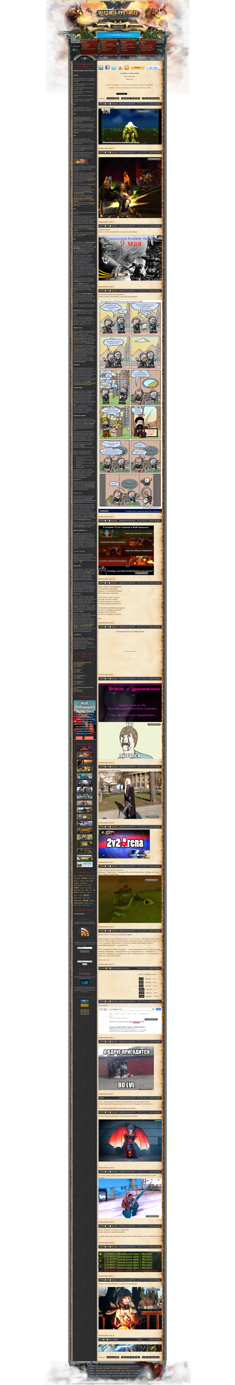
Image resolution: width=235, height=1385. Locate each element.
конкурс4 (87, 905)
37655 (142, 996)
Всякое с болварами (89, 423)
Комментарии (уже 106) (106, 579)
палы (91, 880)
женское (87, 890)
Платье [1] (79, 669)
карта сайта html (85, 1009)
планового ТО (91, 184)
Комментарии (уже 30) (106, 822)
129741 (102, 626)
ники (88, 897)
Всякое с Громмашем (84, 226)
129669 (102, 678)
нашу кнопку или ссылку (84, 519)
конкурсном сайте (89, 484)
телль (128, 79)
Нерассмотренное (135, 26)
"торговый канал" (89, 343)
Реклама (102, 968)
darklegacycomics (78, 900)
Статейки (125, 50)
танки (85, 875)
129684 (102, 826)
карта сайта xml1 (84, 1014)
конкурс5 (82, 880)
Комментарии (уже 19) (106, 516)
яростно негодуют (78, 199)
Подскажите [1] (80, 681)
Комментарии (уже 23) (106, 222)
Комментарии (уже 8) (106, 1094)
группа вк (83, 148)
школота (80, 897)
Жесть (79, 905)
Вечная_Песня (91, 878)
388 (136, 98)
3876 (141, 982)
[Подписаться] (84, 951)
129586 (102, 1226)
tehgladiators (92, 900)
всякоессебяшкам (78, 885)
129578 (102, 1001)
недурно (92, 199)
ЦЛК (74, 875)
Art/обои (124, 45)
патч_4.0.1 (76, 895)
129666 (102, 930)
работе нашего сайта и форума (83, 360)
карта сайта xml (85, 1012)
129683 (102, 583)
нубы (81, 892)
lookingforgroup (88, 887)
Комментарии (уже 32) (106, 927)
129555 (102, 1041)
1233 (143, 98)
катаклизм (89, 885)
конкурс (75, 897)
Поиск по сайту (146, 50)
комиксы (84, 878)
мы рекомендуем (87, 191)
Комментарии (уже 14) (106, 762)
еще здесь (90, 198)
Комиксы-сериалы (127, 44)
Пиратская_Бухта (77, 890)
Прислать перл (106, 49)
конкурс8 (87, 903)
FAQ (143, 44)
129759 (102, 152)
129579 (102, 1246)
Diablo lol (105, 50)
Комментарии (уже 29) (106, 1167)
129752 (102, 103)
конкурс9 (81, 875)
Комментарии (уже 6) (106, 674)
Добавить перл (118, 27)
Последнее (100, 26)
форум (75, 332)
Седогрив (88, 892)
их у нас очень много (78, 338)
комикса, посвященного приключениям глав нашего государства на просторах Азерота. (84, 383)
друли (75, 880)
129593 (102, 1171)
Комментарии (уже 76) (106, 148)
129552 (102, 1280)
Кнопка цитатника (147, 45)
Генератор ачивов (147, 47)
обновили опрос (82, 250)
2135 (141, 979)
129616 (102, 1098)
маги (83, 905)
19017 (142, 989)
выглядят (75, 201)
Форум (124, 49)
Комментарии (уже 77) (106, 964)
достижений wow (83, 477)
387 (133, 98)
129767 (102, 225)
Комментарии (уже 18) (106, 286)
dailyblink (76, 883)
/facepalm (115, 103)
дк (78, 880)
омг (94, 875)
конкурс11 (76, 892)
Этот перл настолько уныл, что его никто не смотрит (116, 1108)
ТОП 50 (85, 47)
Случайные (86, 45)
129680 (102, 866)
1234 (147, 98)
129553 (102, 1112)
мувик (85, 900)
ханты (88, 875)
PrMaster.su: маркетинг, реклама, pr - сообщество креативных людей (84, 625)
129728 (102, 520)
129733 (102, 290)
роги (91, 875)
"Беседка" (84, 341)
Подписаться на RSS (89, 49)
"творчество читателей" (79, 349)
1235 (150, 98)
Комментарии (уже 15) (106, 1335)
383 (122, 98)
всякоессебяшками (91, 178)
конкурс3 (82, 887)
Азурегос (84, 897)
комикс (76, 887)
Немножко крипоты (79, 192)
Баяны (104, 47)
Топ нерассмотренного (109, 45)
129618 (102, 766)
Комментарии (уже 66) (106, 1242)
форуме (82, 445)
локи (85, 892)
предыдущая (110, 98)
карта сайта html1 (84, 1011)
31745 (142, 993)
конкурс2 (80, 895)
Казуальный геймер (79, 913)
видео (86, 895)
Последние (86, 44)
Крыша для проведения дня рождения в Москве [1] (82, 662)
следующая (155, 98)
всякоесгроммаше (77, 878)
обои (83, 890)
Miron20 (79, 677)
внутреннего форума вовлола (81, 118)
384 (125, 98)
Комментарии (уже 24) (106, 1222)
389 (139, 98)
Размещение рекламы (148, 49)
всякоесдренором (83, 883)
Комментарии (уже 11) (106, 862)
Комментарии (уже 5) (106, 1276)
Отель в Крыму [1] (81, 675)
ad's (101, 1339)
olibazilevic (79, 665)
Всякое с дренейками (128, 47)
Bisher (78, 671)
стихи (94, 890)
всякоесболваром (78, 903)
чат (91, 890)
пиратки (86, 880)
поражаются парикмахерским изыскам (82, 197)
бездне (92, 279)
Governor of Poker (80, 525)
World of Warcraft (90, 1383)
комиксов (85, 234)
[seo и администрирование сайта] (149, 1383)
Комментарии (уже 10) (106, 623)
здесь (74, 314)
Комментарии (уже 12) (106, 1037)
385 (128, 98)
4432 (141, 986)
